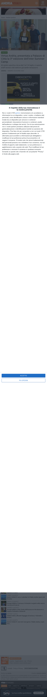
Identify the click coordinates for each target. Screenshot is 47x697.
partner (17, 113)
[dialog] (23, 348)
